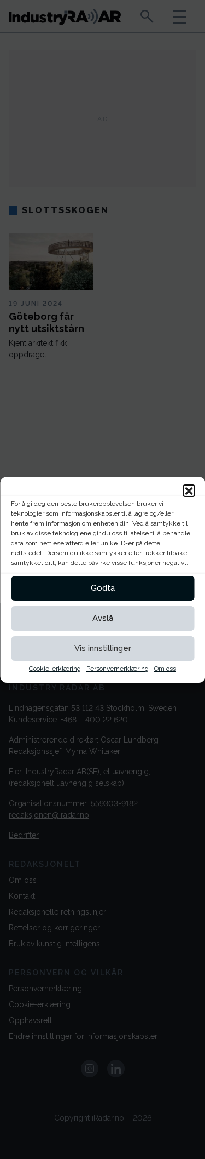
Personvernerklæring (117, 668)
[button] (188, 490)
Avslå (102, 618)
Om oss (165, 668)
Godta (103, 588)
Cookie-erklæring (55, 668)
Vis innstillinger (102, 648)
